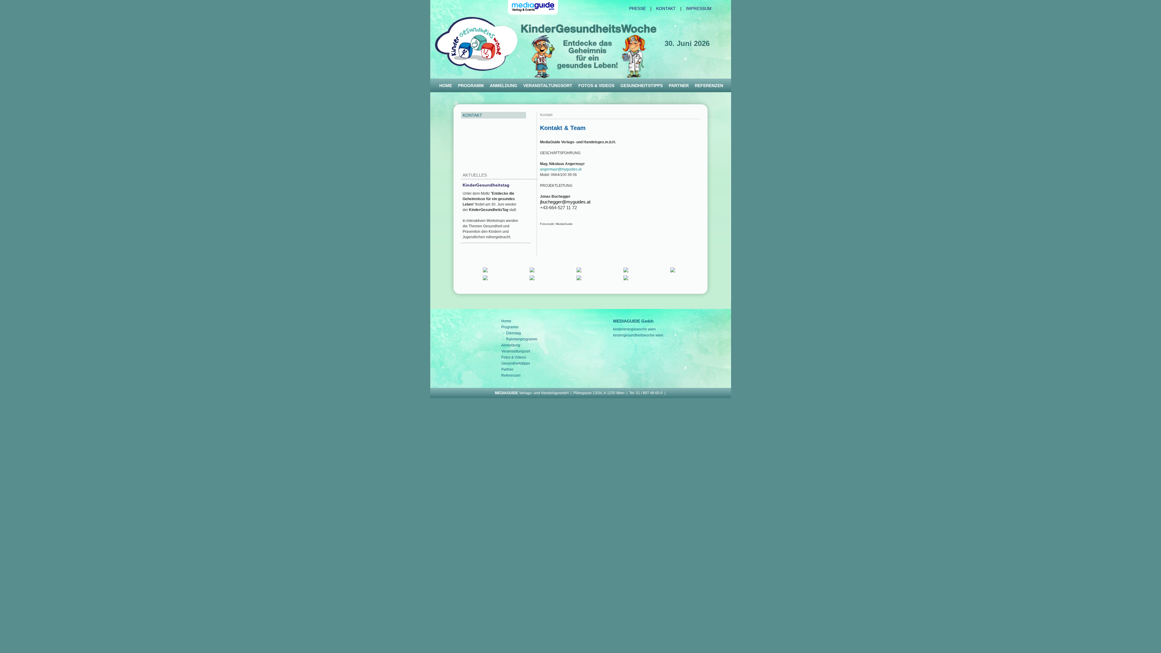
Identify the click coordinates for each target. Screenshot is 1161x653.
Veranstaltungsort (547, 85)
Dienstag (513, 333)
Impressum (698, 8)
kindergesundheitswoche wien (638, 335)
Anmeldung (503, 85)
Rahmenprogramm (521, 339)
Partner (679, 85)
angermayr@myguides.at (560, 169)
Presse (637, 8)
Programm (471, 85)
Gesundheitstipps (641, 85)
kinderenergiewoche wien (634, 329)
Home (445, 85)
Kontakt (666, 8)
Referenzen (709, 85)
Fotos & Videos (596, 85)
